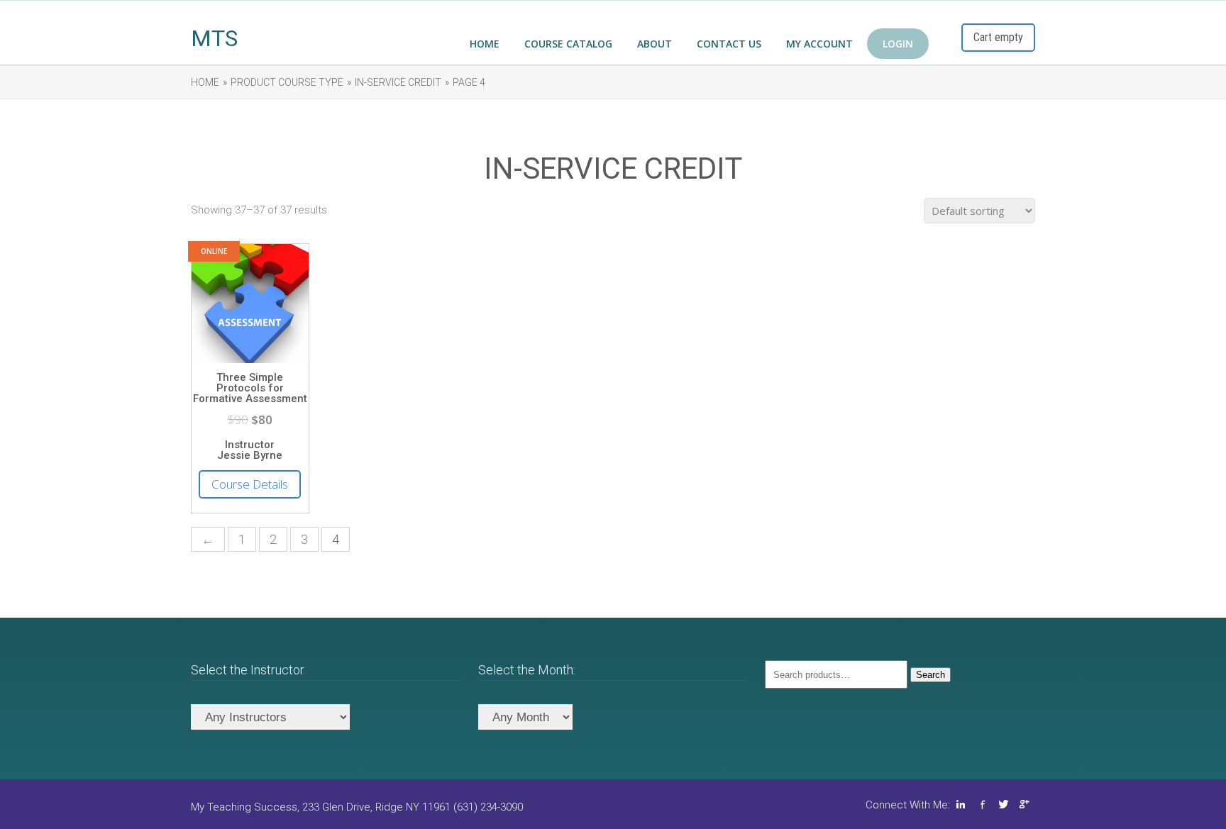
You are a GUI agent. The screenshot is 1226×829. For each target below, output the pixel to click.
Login (898, 43)
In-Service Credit (398, 82)
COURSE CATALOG (568, 43)
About (654, 43)
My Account (819, 43)
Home (484, 43)
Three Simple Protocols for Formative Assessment (250, 388)
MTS (214, 38)
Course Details (249, 484)
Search (930, 674)
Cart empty (998, 37)
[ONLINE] (250, 362)
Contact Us (729, 43)
